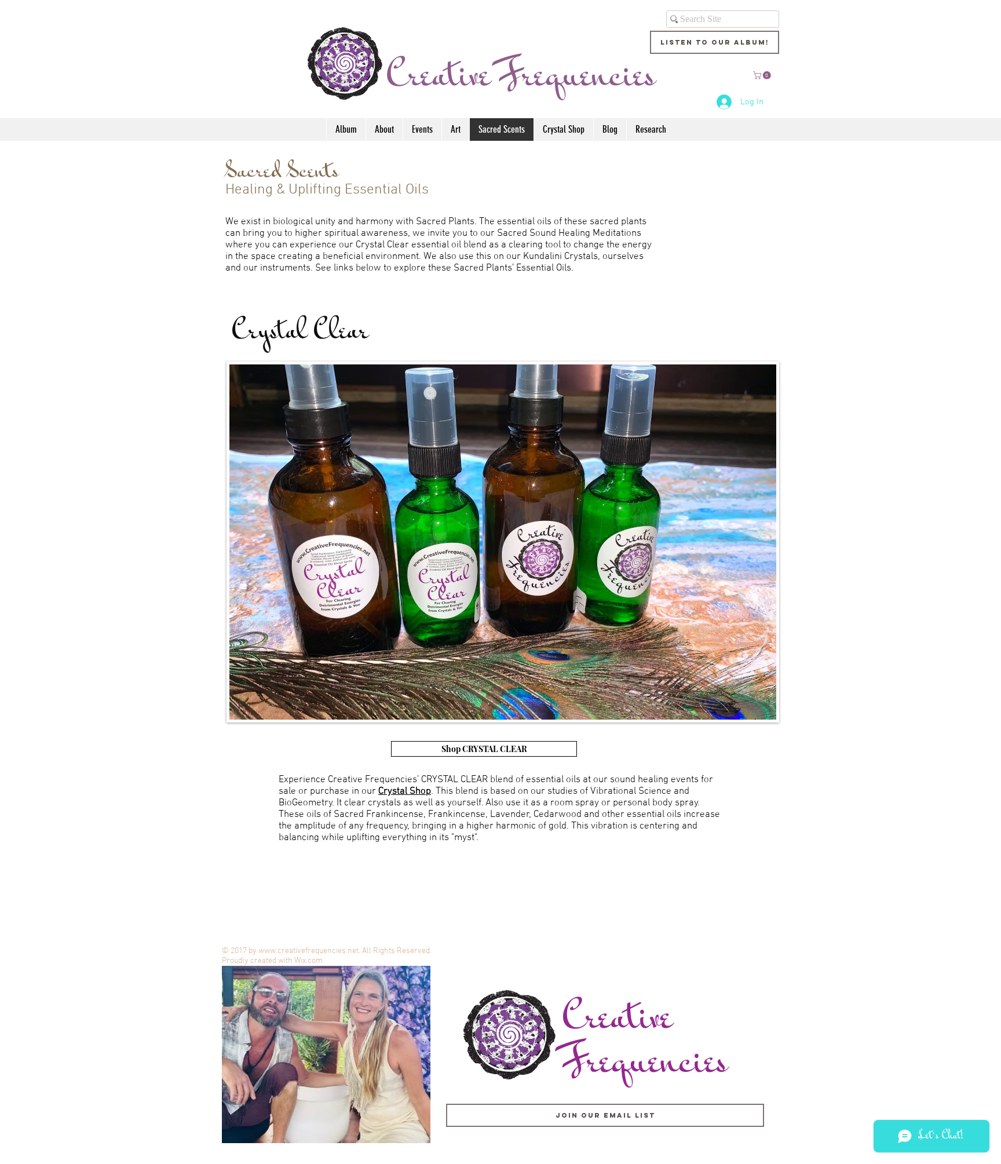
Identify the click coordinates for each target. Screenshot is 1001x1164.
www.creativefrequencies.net (308, 951)
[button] (763, 75)
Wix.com (308, 961)
